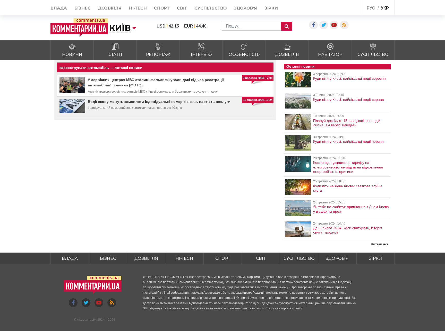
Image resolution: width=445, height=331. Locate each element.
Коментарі (86, 319)
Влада (58, 8)
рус (371, 8)
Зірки (271, 8)
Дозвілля (110, 8)
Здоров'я (245, 8)
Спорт (161, 8)
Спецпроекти (345, 7)
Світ (182, 8)
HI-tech (138, 8)
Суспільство (210, 8)
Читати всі (379, 244)
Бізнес (82, 8)
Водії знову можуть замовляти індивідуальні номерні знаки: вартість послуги (159, 102)
